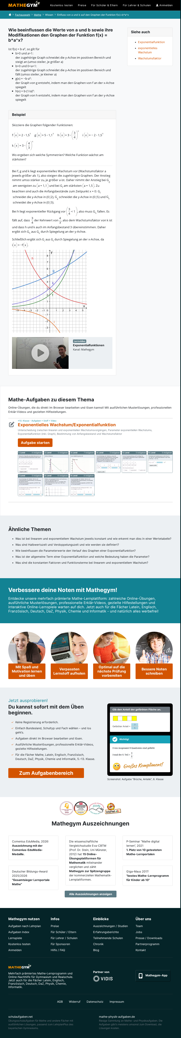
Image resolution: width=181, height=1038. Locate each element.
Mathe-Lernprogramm (52, 973)
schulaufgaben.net (20, 1016)
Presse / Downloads (149, 938)
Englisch (58, 980)
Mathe (37, 14)
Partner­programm (147, 944)
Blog (96, 950)
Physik (49, 983)
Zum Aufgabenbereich (46, 773)
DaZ (41, 983)
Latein (47, 980)
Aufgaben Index (18, 932)
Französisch (16, 983)
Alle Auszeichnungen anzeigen (90, 894)
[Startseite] (10, 14)
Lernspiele (15, 938)
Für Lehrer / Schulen (64, 938)
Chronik (98, 944)
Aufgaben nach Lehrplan (24, 926)
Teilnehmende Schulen (108, 938)
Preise (55, 926)
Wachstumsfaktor (149, 58)
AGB (60, 1001)
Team (139, 926)
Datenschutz (95, 1001)
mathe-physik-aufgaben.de (117, 1016)
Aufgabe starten (35, 443)
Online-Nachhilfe (19, 977)
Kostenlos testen (19, 944)
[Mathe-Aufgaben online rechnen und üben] (24, 5)
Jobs (139, 932)
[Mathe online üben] (19, 967)
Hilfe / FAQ (58, 950)
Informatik (15, 987)
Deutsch (31, 983)
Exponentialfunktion (151, 42)
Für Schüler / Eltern (63, 932)
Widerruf (74, 1001)
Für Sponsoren (60, 944)
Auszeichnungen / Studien (110, 926)
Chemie (61, 983)
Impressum (117, 1001)
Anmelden (15, 950)
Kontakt (141, 950)
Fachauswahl (22, 14)
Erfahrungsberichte (106, 932)
